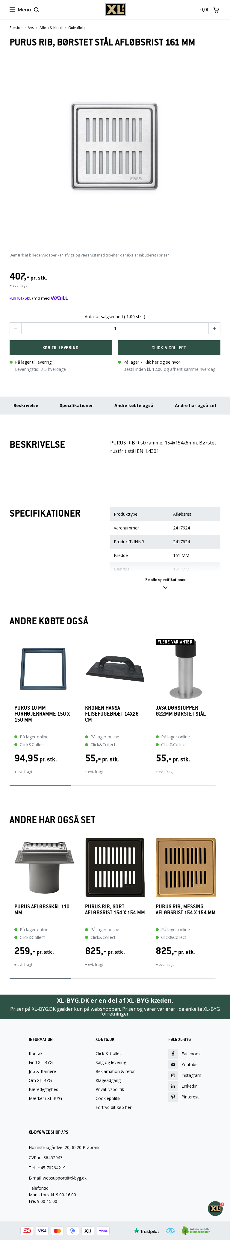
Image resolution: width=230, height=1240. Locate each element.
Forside (16, 27)
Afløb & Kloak (51, 27)
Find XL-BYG (41, 1062)
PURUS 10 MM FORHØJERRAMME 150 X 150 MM (42, 714)
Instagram (191, 1075)
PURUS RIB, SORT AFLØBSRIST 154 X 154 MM (115, 910)
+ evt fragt (18, 285)
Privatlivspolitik (110, 1089)
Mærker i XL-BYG (45, 1098)
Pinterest (190, 1097)
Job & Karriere (42, 1071)
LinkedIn (189, 1086)
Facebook (191, 1054)
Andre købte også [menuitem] (133, 405)
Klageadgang (108, 1080)
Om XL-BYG (40, 1080)
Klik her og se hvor (162, 362)
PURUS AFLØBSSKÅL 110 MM (41, 910)
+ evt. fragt (23, 771)
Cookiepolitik (108, 1098)
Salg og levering (111, 1062)
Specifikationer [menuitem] (76, 405)
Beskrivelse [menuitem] (25, 405)
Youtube (189, 1064)
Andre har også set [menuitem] (196, 405)
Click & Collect (109, 1053)
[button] (16, 328)
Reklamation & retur (115, 1071)
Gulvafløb (76, 27)
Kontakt (36, 1053)
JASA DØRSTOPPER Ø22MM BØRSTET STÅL (181, 711)
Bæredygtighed (43, 1089)
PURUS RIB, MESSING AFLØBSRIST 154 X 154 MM (186, 910)
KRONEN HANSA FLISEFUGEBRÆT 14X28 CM (112, 714)
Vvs (31, 27)
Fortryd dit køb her (113, 1107)
